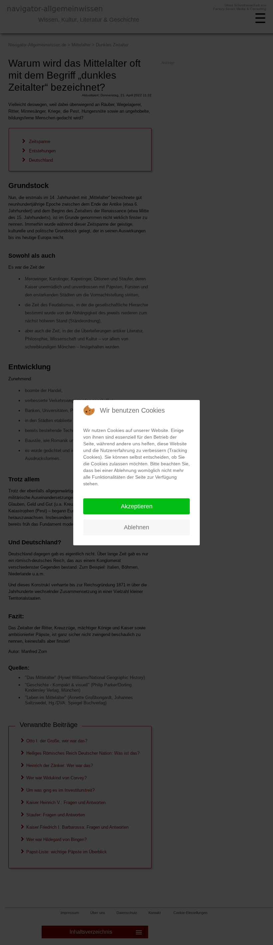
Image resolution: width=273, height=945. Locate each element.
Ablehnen (136, 527)
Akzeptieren (136, 506)
